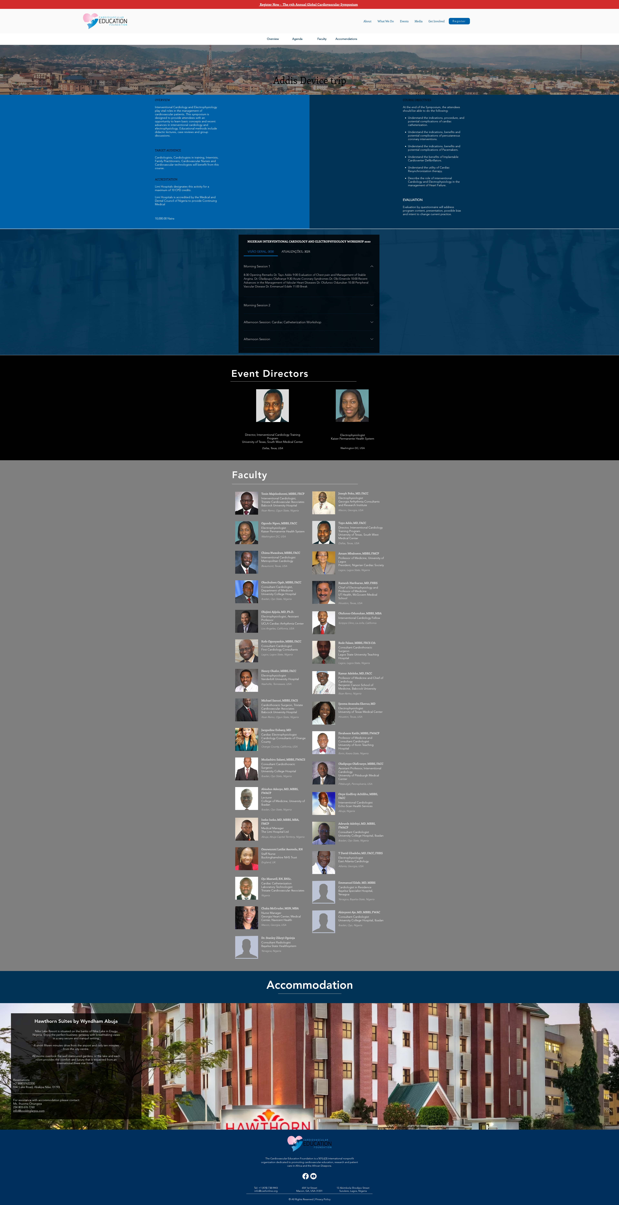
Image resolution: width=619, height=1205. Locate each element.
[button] (367, 21)
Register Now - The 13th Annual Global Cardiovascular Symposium (308, 4)
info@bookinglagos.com (28, 1111)
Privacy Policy (322, 1199)
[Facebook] (305, 1176)
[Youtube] (313, 1176)
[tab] (261, 251)
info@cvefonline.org (266, 1190)
